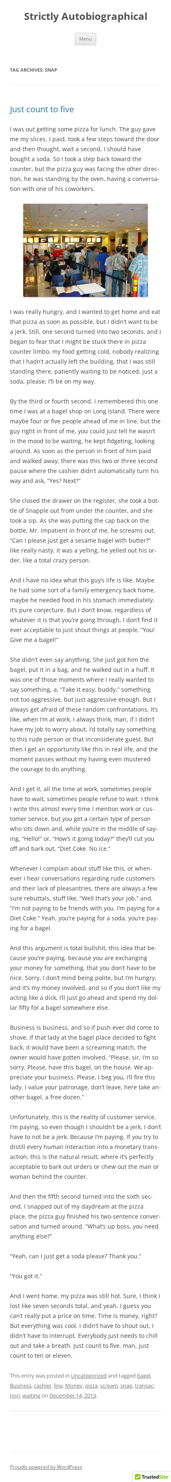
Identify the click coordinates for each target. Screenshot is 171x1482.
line (58, 1385)
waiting (31, 1395)
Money (74, 1385)
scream (109, 1385)
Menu (85, 39)
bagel (143, 1375)
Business (21, 1385)
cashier (42, 1385)
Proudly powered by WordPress (46, 1466)
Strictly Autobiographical (85, 16)
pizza (91, 1385)
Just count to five (42, 109)
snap (126, 1385)
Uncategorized (89, 1375)
